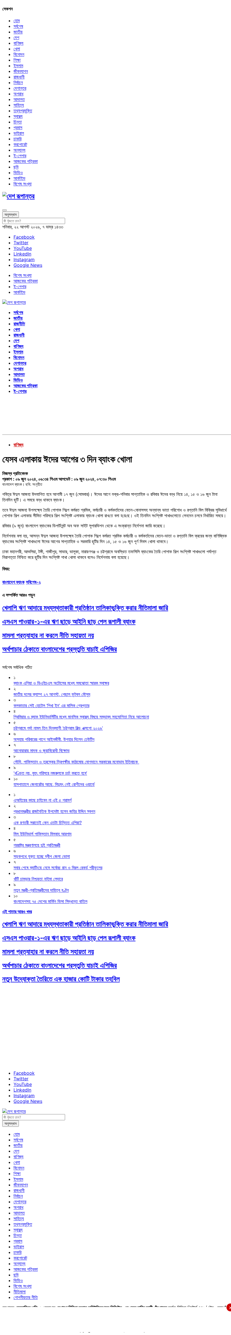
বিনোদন (19, 54)
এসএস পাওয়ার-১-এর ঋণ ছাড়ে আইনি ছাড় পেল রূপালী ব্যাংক (69, 621)
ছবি (16, 167)
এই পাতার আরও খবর (17, 911)
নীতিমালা (20, 1291)
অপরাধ (18, 94)
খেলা (17, 48)
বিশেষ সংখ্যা (23, 184)
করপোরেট (20, 144)
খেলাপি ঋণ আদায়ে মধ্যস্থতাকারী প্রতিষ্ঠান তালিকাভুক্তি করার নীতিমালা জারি (85, 608)
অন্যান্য (19, 150)
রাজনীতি (19, 323)
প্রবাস (18, 127)
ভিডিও (18, 172)
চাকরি (17, 139)
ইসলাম (18, 65)
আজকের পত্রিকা (26, 161)
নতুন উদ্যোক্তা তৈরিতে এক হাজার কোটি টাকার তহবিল (61, 979)
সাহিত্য (19, 105)
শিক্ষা (17, 60)
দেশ (16, 37)
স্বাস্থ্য (18, 116)
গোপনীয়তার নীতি (26, 1297)
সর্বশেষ (18, 26)
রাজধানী (19, 77)
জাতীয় (18, 32)
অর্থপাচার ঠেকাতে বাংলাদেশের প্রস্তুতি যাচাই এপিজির (59, 649)
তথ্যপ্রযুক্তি (23, 110)
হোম (17, 20)
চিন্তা (18, 122)
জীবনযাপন (21, 71)
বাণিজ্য (18, 43)
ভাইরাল (19, 133)
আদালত (19, 99)
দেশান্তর (20, 88)
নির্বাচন (18, 82)
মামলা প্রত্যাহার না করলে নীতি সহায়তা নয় (48, 635)
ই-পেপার (20, 155)
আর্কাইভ (19, 178)
